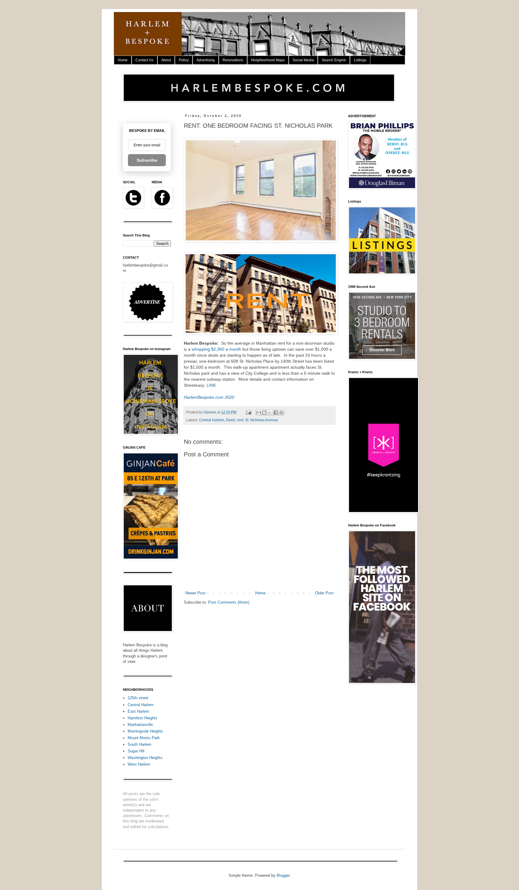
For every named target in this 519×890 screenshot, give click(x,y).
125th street (138, 698)
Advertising (205, 60)
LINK (211, 385)
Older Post (324, 593)
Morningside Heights (145, 731)
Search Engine (334, 60)
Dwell (230, 420)
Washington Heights (145, 757)
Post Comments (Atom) (228, 602)
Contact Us (144, 60)
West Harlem (139, 764)
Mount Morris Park (144, 738)
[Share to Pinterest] (281, 413)
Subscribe (147, 160)
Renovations (233, 60)
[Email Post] (248, 412)
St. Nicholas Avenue (261, 420)
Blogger (283, 875)
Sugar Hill (136, 751)
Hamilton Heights (142, 718)
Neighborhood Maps (268, 60)
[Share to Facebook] (276, 413)
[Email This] (259, 413)
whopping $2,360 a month (216, 349)
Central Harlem (211, 420)
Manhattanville (140, 724)
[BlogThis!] (264, 413)
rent (240, 420)
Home (123, 60)
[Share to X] (270, 413)
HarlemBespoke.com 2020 (209, 397)
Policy (184, 60)
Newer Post (195, 593)
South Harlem (139, 744)
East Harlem (138, 711)
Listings (360, 60)
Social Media (303, 60)
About (166, 60)
